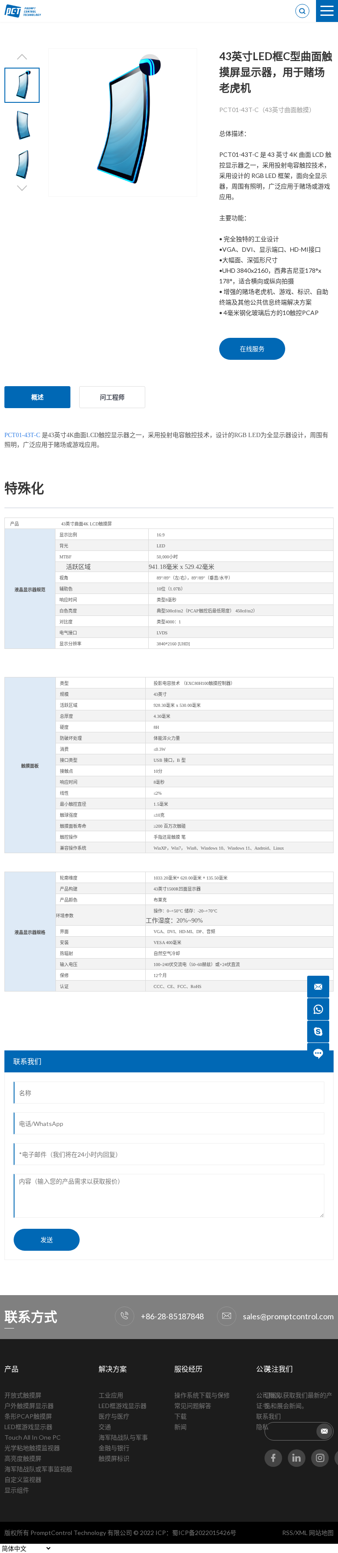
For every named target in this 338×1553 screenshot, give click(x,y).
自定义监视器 (22, 1479)
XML (301, 1532)
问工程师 (112, 397)
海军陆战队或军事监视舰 (38, 1469)
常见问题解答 (192, 1405)
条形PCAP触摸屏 (28, 1416)
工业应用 (111, 1395)
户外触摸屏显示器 (29, 1405)
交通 (105, 1426)
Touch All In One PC (32, 1437)
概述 (37, 397)
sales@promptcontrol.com (288, 1316)
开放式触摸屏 (22, 1395)
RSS (287, 1532)
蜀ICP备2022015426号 (204, 1532)
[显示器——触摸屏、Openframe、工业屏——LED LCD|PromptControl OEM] (26, 11)
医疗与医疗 (114, 1416)
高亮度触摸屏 (22, 1458)
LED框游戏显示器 (28, 1426)
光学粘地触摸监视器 (32, 1448)
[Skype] (318, 1032)
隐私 (262, 1426)
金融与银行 (114, 1448)
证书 (262, 1405)
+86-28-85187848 (172, 1316)
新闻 (180, 1426)
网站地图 (321, 1532)
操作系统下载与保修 (202, 1395)
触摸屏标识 (114, 1458)
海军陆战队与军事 (123, 1437)
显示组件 (16, 1490)
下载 (180, 1416)
